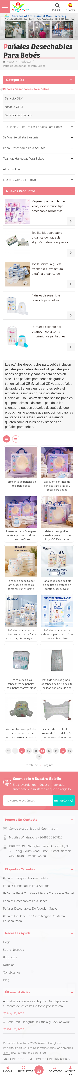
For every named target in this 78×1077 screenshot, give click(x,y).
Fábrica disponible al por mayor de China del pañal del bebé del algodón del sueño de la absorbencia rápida (57, 734)
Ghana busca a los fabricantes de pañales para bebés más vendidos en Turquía (21, 684)
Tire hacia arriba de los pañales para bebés (32, 127)
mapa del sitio (14, 1059)
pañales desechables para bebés (26, 89)
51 (36, 750)
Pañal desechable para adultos (24, 148)
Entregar (61, 800)
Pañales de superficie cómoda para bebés (46, 298)
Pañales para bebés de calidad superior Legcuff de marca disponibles (57, 634)
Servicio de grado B (18, 115)
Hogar (10, 61)
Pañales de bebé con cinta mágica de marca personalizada (34, 918)
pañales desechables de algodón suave (30, 908)
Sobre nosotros (13, 950)
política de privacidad (53, 1059)
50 (28, 750)
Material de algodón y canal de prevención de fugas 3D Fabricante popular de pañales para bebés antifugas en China (57, 535)
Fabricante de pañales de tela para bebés (21, 483)
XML (30, 1059)
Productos (25, 61)
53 (49, 750)
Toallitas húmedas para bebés (23, 158)
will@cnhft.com (47, 828)
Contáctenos (11, 972)
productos (10, 957)
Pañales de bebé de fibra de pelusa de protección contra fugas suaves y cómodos (57, 585)
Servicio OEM (14, 98)
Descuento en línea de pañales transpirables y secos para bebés (57, 485)
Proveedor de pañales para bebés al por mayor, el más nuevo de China (21, 535)
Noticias (8, 965)
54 (56, 750)
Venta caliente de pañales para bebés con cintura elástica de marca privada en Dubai (21, 734)
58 (69, 750)
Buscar (57, 10)
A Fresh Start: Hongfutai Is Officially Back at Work (36, 1022)
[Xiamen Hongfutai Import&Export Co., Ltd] (20, 7)
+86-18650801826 (50, 837)
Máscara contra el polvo (19, 180)
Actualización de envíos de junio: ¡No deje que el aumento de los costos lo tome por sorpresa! (36, 1003)
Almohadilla (11, 169)
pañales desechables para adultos (26, 886)
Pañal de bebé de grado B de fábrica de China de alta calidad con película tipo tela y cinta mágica (57, 684)
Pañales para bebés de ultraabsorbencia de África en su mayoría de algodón (21, 634)
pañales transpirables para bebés (25, 878)
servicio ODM (14, 107)
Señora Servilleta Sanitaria (21, 137)
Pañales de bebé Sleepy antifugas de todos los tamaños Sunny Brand (21, 584)
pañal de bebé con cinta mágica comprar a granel (38, 893)
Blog (6, 980)
